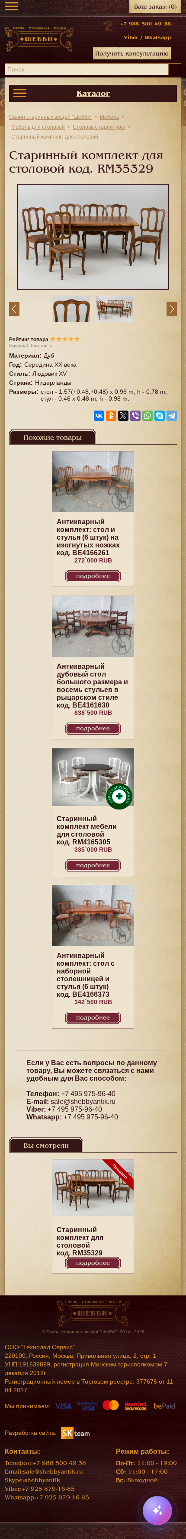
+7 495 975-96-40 (88, 1093)
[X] (123, 416)
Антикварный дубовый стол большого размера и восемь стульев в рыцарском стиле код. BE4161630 (92, 686)
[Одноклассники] (111, 416)
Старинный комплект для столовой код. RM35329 (80, 1241)
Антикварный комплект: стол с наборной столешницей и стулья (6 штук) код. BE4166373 (86, 975)
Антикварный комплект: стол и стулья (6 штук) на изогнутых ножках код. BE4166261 (88, 537)
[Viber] (135, 416)
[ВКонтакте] (99, 416)
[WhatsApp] (147, 416)
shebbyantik (42, 1480)
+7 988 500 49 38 (145, 24)
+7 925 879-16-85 (48, 1489)
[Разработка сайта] (75, 1432)
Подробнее (93, 576)
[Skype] (159, 416)
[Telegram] (172, 416)
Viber (131, 37)
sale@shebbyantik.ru (83, 1101)
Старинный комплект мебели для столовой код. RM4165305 (87, 830)
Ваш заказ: (155, 6)
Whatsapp (157, 37)
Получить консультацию (132, 53)
